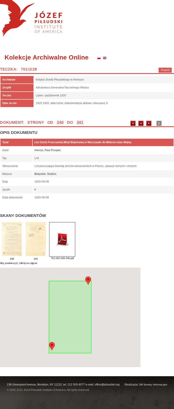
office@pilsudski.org (107, 384)
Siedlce (51, 174)
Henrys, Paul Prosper (47, 150)
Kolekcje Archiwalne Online (47, 57)
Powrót (165, 70)
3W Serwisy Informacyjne (153, 384)
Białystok (40, 174)
